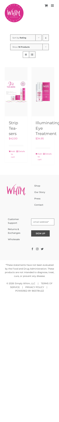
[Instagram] (37, 249)
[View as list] (32, 55)
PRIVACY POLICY (34, 287)
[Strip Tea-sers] (16, 91)
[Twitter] (42, 249)
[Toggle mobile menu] (52, 5)
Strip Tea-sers (13, 128)
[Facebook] (32, 249)
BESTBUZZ (38, 290)
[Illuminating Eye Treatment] (43, 91)
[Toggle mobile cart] (46, 5)
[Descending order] (46, 38)
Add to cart (13, 154)
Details (20, 151)
